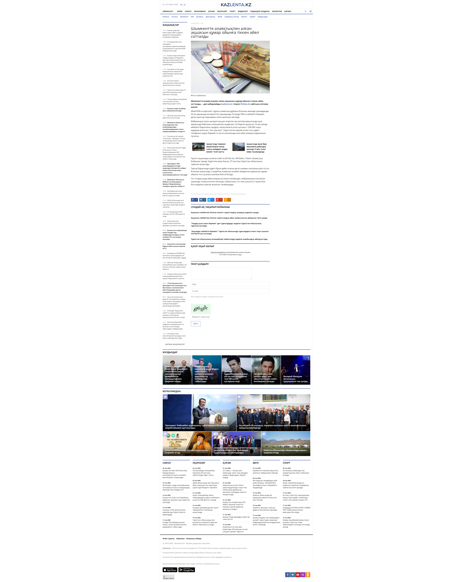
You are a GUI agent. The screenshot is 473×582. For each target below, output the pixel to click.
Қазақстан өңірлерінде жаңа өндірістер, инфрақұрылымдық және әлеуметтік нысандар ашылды (175, 234)
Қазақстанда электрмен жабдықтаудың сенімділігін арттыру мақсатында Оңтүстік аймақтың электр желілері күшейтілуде (174, 60)
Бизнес (244, 17)
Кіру (240, 254)
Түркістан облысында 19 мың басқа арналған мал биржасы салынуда (174, 92)
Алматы (166, 17)
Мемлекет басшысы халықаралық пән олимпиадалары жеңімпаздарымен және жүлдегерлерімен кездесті (174, 127)
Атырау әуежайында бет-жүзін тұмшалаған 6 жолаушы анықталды (206, 510)
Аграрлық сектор (232, 17)
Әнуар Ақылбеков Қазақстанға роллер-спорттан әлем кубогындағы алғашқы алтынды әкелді (296, 523)
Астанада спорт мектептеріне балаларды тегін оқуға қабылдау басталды (174, 335)
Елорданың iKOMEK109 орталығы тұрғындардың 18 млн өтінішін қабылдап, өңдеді (174, 255)
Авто (256, 462)
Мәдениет (243, 11)
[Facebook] (287, 574)
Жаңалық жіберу (193, 538)
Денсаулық (210, 17)
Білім (220, 17)
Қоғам (211, 11)
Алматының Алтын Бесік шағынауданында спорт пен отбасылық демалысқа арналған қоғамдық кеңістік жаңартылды (235, 490)
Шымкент (184, 17)
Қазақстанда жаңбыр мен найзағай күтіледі (174, 109)
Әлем (179, 11)
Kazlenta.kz (167, 548)
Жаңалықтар (171, 24)
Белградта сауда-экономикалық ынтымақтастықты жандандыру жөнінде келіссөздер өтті (176, 487)
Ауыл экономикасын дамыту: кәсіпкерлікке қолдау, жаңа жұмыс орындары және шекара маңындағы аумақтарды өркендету (174, 301)
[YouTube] (297, 574)
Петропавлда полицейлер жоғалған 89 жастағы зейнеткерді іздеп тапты (175, 101)
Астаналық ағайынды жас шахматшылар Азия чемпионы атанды (296, 472)
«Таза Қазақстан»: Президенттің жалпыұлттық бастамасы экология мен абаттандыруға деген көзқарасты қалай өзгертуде (175, 287)
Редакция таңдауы (260, 11)
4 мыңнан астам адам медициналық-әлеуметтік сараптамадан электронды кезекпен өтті (173, 72)
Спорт (232, 11)
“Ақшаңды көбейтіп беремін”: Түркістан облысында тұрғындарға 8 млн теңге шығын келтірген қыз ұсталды (230, 232)
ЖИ (192, 17)
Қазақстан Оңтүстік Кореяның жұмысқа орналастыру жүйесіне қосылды (176, 499)
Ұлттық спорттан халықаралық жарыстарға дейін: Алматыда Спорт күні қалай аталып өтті (296, 497)
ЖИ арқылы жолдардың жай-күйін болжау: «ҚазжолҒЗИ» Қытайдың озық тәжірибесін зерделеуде (265, 484)
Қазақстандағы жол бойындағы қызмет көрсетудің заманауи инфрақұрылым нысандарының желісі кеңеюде (266, 521)
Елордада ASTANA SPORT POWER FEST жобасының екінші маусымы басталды (296, 510)
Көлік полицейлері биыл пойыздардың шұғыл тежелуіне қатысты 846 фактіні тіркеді (206, 497)
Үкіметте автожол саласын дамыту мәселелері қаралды (265, 508)
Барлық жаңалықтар (175, 344)
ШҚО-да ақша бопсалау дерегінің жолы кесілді (174, 116)
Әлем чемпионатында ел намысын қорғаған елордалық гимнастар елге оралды (296, 485)
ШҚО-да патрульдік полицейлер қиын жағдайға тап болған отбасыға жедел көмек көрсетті (175, 265)
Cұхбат (252, 17)
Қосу (196, 324)
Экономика (200, 11)
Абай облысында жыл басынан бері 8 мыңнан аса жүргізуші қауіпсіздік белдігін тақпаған (174, 203)
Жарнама (180, 538)
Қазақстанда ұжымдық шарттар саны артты (236, 518)
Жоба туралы (169, 538)
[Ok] (307, 574)
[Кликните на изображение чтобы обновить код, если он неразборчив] (201, 313)
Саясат (188, 11)
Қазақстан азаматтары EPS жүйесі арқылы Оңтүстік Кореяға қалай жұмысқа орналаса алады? (234, 505)
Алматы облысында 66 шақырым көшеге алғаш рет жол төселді (265, 497)
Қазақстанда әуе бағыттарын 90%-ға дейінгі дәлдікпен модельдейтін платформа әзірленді (173, 33)
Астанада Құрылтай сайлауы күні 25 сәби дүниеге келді (174, 214)
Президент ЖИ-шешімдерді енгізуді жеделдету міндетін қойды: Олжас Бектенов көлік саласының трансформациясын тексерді (175, 169)
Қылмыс (199, 17)
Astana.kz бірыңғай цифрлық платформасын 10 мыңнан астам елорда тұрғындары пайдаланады (173, 325)
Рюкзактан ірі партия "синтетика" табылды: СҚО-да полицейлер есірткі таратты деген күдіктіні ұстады (174, 139)
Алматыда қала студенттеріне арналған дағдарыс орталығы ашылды (174, 223)
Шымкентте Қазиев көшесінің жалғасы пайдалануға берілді (265, 471)
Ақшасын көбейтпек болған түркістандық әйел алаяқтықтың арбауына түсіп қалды (229, 218)
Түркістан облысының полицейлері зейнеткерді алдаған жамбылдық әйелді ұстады (229, 239)
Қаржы (287, 11)
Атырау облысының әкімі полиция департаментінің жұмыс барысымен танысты (174, 276)
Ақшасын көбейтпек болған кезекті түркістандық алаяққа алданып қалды (225, 212)
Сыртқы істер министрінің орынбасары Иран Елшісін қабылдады (174, 512)
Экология (277, 11)
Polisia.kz (245, 104)
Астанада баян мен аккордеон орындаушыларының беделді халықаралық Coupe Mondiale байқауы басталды (174, 46)
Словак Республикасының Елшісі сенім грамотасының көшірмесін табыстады (174, 524)
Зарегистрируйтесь (218, 252)
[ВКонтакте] (292, 574)
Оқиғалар (222, 11)
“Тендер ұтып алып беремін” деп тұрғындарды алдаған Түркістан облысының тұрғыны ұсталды (226, 224)
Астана (175, 17)
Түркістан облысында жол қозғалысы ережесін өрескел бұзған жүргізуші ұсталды (205, 522)
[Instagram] (302, 574)
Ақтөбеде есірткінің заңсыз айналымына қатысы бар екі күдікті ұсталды (173, 193)
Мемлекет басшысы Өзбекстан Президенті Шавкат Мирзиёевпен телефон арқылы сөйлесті (174, 182)
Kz (185, 4)
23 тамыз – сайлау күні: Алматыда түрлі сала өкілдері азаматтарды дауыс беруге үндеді (235, 474)
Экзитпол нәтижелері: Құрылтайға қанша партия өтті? (174, 246)
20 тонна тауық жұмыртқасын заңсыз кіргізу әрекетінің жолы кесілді (174, 83)
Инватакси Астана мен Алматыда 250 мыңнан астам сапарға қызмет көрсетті (235, 529)
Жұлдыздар (263, 17)
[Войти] (310, 11)
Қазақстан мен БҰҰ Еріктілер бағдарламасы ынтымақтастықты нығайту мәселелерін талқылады (175, 474)
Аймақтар (168, 11)
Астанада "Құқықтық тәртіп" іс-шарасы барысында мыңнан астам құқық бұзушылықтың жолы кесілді (174, 314)
